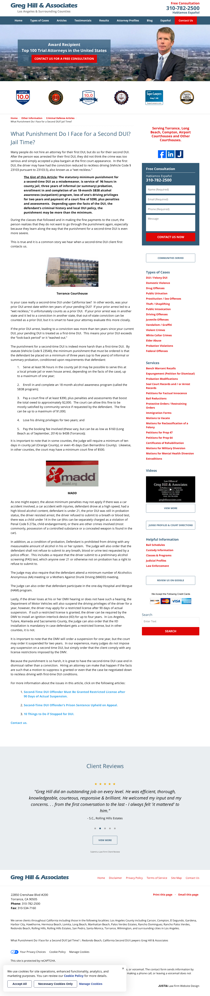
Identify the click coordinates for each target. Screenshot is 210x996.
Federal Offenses (157, 351)
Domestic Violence (158, 283)
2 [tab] (100, 828)
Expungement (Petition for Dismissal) (170, 373)
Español (165, 20)
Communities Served (171, 258)
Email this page (188, 894)
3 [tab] (105, 828)
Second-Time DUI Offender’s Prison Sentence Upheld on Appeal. (71, 705)
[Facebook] (162, 154)
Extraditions (154, 458)
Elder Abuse (153, 340)
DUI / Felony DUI (156, 277)
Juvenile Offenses (157, 319)
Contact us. (19, 723)
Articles (62, 20)
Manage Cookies (79, 952)
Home (18, 20)
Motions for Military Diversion (165, 448)
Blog (150, 20)
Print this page (163, 894)
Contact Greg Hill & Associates (182, 8)
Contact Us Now (170, 237)
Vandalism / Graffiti (159, 325)
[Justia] (179, 154)
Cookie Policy (57, 952)
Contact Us (186, 20)
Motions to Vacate (158, 418)
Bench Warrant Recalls (161, 368)
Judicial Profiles (156, 560)
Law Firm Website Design (178, 986)
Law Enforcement (157, 566)
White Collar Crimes (159, 335)
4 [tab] (109, 828)
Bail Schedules (155, 545)
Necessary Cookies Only (55, 984)
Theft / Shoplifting (158, 304)
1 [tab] (95, 828)
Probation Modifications (162, 379)
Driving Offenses (157, 314)
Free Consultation (160, 169)
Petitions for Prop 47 (159, 432)
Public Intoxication (158, 309)
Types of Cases (39, 20)
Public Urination (157, 293)
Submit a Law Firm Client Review (105, 851)
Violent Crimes (155, 330)
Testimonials (82, 20)
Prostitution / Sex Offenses (163, 298)
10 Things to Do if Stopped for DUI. (49, 714)
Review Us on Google (170, 580)
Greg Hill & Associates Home (44, 8)
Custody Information (159, 550)
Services (152, 363)
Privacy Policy (134, 878)
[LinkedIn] (171, 154)
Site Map (176, 878)
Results (104, 20)
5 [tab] (114, 828)
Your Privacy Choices (33, 952)
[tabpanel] (105, 800)
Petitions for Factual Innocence (166, 393)
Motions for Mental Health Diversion (170, 453)
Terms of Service (157, 878)
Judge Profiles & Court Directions (171, 525)
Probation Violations (159, 346)
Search (170, 631)
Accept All (19, 984)
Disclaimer (115, 878)
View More (105, 840)
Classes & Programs (158, 555)
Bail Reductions (156, 398)
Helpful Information (162, 539)
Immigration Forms (158, 413)
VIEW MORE (170, 508)
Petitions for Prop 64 (159, 438)
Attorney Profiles (128, 20)
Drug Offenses (155, 288)
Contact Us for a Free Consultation (64, 59)
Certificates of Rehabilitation (165, 443)
